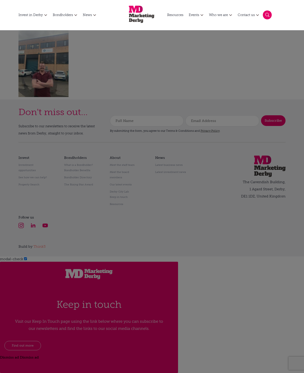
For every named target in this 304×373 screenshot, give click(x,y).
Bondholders (63, 15)
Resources (175, 15)
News (87, 15)
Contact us (246, 15)
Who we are (218, 15)
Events (194, 15)
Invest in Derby (30, 15)
